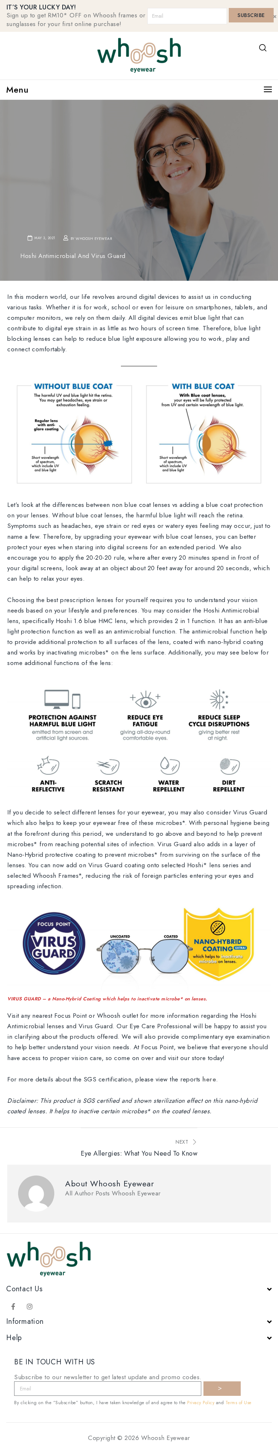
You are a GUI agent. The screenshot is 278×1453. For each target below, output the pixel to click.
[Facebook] (13, 1306)
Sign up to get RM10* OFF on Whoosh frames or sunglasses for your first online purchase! (76, 19)
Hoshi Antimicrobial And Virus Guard (73, 255)
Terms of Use (239, 1402)
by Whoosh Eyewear (91, 238)
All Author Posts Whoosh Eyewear (113, 1193)
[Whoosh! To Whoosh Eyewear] (139, 54)
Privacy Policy (200, 1402)
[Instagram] (30, 1306)
